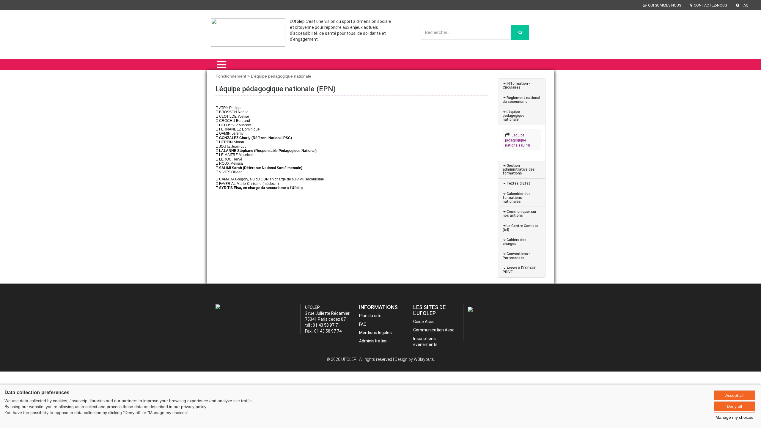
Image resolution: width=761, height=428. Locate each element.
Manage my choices (734, 417)
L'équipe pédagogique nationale (513, 116)
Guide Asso (424, 321)
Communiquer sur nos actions (519, 214)
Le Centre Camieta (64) (520, 228)
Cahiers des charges (514, 242)
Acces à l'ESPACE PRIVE (519, 270)
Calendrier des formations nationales (517, 198)
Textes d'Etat (518, 183)
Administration (373, 341)
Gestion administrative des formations (519, 169)
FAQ (745, 5)
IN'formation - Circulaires (516, 85)
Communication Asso (434, 330)
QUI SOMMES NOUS (664, 5)
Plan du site (370, 315)
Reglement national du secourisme (521, 100)
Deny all (734, 406)
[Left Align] (520, 32)
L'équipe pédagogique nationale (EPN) (517, 140)
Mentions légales (375, 332)
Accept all (734, 395)
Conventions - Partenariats (516, 256)
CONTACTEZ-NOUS (710, 5)
